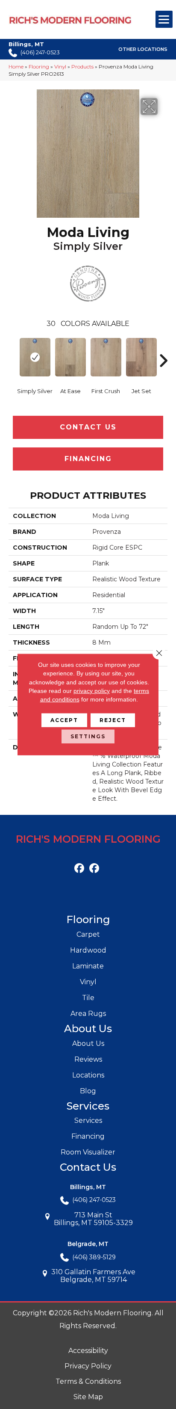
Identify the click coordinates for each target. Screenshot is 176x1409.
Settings (88, 736)
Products (82, 66)
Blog (88, 1091)
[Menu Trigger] (164, 19)
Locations (88, 1075)
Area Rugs (88, 1013)
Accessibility (88, 1351)
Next (163, 347)
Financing (88, 459)
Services (88, 1120)
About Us (88, 1043)
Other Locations (142, 49)
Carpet (88, 934)
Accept (64, 720)
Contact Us (88, 427)
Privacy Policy (88, 1366)
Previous (12, 347)
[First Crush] (105, 357)
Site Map (88, 1397)
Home (16, 66)
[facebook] (79, 868)
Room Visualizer (88, 1152)
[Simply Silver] (35, 357)
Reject (113, 720)
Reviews (88, 1059)
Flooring (39, 66)
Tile (88, 998)
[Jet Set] (141, 357)
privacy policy (91, 690)
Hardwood (88, 950)
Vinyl (60, 66)
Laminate (88, 966)
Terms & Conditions (88, 1381)
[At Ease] (70, 357)
